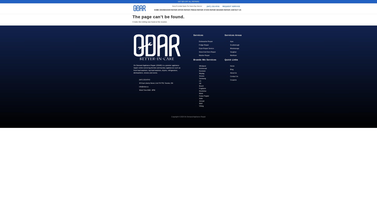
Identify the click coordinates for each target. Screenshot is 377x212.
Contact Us (236, 10)
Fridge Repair (197, 10)
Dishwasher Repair (168, 10)
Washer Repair (223, 10)
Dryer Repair (184, 10)
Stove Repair (210, 10)
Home (156, 10)
